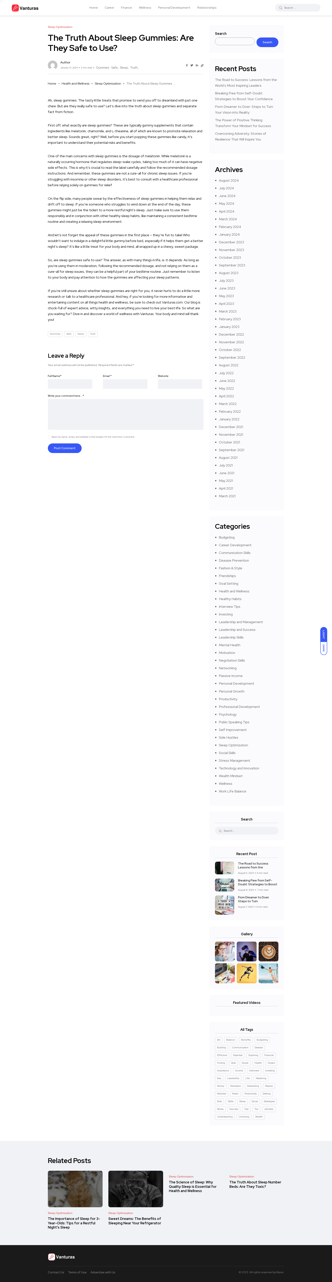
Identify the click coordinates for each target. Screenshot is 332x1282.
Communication (240, 1047)
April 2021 (226, 488)
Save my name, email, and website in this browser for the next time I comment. (93, 436)
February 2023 (230, 319)
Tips (246, 1109)
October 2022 (230, 350)
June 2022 (227, 380)
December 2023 (231, 242)
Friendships (227, 576)
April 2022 (226, 396)
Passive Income (231, 675)
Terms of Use (77, 1272)
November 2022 (231, 342)
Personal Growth (231, 691)
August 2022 (228, 365)
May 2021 (226, 480)
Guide (245, 1062)
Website (163, 376)
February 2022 (230, 411)
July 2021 (226, 465)
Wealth (259, 1116)
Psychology (228, 714)
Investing (226, 614)
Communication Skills (235, 552)
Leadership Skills (231, 637)
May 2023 (226, 296)
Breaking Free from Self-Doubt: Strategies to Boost (257, 882)
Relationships (207, 8)
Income (239, 1070)
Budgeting (227, 537)
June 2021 (226, 473)
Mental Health (229, 645)
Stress (220, 1109)
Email (107, 376)
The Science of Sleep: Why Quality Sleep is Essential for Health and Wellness (193, 1186)
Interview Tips (229, 606)
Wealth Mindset (231, 776)
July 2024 (226, 188)
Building (221, 1047)
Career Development (235, 545)
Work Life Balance (232, 791)
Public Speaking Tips (234, 722)
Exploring (253, 1055)
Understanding (225, 1116)
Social (255, 1101)
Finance (126, 8)
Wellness (145, 8)
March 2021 (227, 496)
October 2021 (229, 442)
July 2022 (226, 373)
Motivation (227, 652)
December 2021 (231, 427)
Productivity (228, 699)
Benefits (246, 1039)
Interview (254, 1070)
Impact (271, 1062)
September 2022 (232, 357)
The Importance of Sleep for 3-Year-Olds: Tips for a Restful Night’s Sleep (74, 1223)
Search (221, 33)
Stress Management (234, 760)
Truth (134, 68)
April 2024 (226, 211)
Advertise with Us (102, 1272)
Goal (233, 1062)
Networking (228, 668)
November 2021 (231, 434)
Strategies (269, 1101)
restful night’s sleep (129, 210)
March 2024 (228, 219)
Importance (223, 1070)
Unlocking (244, 1116)
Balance (230, 1039)
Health (258, 1062)
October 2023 (230, 257)
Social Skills (227, 753)
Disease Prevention (234, 560)
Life (247, 1078)
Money (220, 1085)
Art (218, 1039)
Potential (221, 1093)
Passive (269, 1085)
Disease (259, 1047)
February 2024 (230, 226)
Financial (269, 1055)
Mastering (261, 1078)
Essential (237, 1055)
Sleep (124, 68)
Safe (114, 68)
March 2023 (228, 311)
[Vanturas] (25, 8)
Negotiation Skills (232, 660)
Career (109, 8)
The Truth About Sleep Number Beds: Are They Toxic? (255, 1184)
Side (219, 1101)
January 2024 (229, 234)
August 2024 (229, 180)
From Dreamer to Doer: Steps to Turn (253, 899)
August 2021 (228, 457)
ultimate (268, 1109)
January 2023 (229, 326)
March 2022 (228, 404)
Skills (230, 1101)
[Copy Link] (202, 65)
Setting (267, 1093)
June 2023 (227, 288)
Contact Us (56, 1272)
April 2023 (226, 303)
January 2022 (229, 419)
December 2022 (231, 334)
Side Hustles (228, 737)
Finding (221, 1062)
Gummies (102, 68)
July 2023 (226, 280)
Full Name (54, 376)
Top (256, 1109)
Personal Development (174, 8)
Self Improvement (233, 729)
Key (219, 1078)
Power (235, 1093)
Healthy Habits (230, 599)
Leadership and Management (241, 622)
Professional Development (239, 706)
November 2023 (231, 250)
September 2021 (231, 450)
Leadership (233, 1078)
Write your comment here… (66, 395)
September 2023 (232, 265)
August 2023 (228, 273)
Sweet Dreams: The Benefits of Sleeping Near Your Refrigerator (134, 1221)
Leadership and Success (237, 629)
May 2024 (226, 203)
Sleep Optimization (108, 83)
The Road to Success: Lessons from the (253, 865)
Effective (222, 1055)
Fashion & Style (230, 568)
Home (93, 8)
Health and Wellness (75, 83)
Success (234, 1109)
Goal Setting (228, 583)
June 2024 (227, 196)
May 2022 (226, 388)
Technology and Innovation (239, 768)
